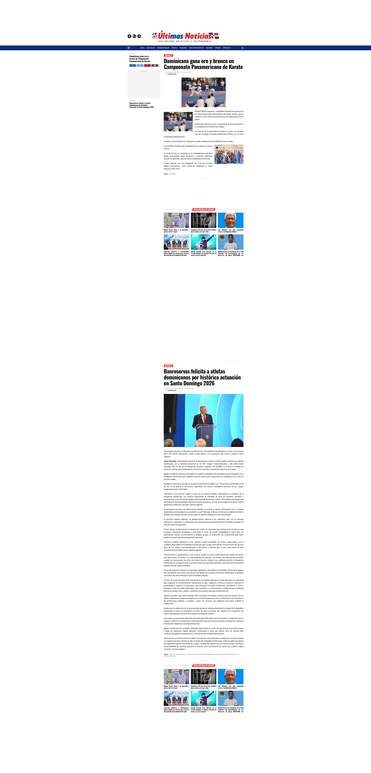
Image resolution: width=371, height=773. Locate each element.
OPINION (217, 48)
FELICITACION (192, 654)
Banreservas (181, 654)
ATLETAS (172, 654)
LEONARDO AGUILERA (231, 654)
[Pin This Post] (147, 65)
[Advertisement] (185, 13)
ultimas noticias (170, 656)
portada (173, 174)
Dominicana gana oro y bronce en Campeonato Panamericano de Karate (139, 58)
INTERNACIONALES (163, 48)
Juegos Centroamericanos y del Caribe (210, 654)
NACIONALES (151, 48)
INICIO (142, 48)
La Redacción (172, 74)
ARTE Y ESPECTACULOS (196, 48)
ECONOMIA (183, 48)
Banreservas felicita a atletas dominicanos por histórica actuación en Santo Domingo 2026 (141, 105)
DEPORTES (209, 48)
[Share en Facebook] (132, 65)
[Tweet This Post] (140, 65)
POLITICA (174, 48)
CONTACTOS (227, 48)
